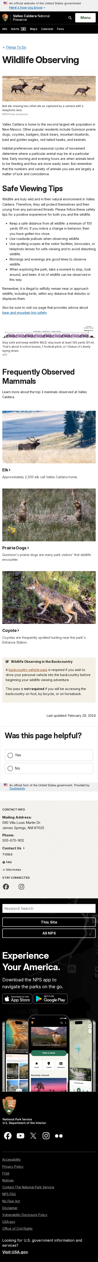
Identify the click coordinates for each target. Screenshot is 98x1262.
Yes (18, 755)
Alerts (17, 29)
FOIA (5, 1173)
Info (4, 29)
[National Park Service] (5, 17)
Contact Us (12, 848)
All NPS (49, 933)
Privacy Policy (12, 1166)
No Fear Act (11, 1201)
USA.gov (8, 1222)
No (17, 768)
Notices (8, 1180)
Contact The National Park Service (28, 1187)
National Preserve (31, 17)
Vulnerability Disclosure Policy (24, 1215)
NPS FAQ (9, 1194)
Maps (33, 29)
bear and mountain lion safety (24, 312)
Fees (60, 29)
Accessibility (11, 1159)
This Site (49, 922)
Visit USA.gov (15, 1252)
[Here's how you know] (49, 5)
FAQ (8, 862)
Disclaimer (10, 1208)
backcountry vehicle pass (28, 670)
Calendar (47, 29)
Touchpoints (17, 788)
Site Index (13, 869)
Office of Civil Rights (17, 1228)
